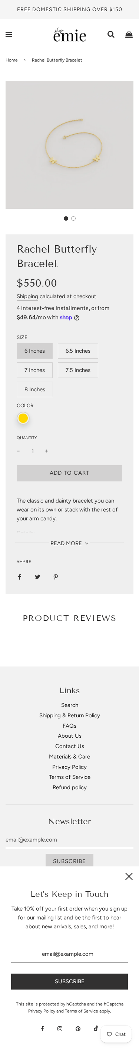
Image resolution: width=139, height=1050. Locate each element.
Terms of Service (69, 777)
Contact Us (69, 746)
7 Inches (34, 370)
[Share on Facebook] (19, 577)
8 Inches (34, 389)
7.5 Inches (78, 370)
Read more (66, 543)
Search (69, 705)
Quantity (27, 437)
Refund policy (70, 787)
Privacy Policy (69, 767)
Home (12, 60)
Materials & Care (69, 756)
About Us (70, 736)
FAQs (69, 726)
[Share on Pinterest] (55, 577)
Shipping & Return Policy (69, 715)
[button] (66, 218)
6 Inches (34, 351)
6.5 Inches (78, 351)
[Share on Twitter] (37, 577)
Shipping (27, 296)
